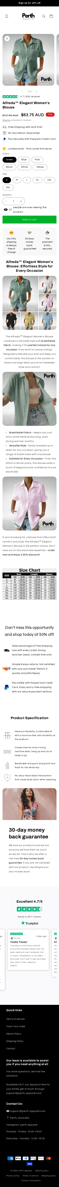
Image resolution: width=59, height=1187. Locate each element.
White (24, 167)
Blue (24, 159)
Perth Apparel (25, 1171)
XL (37, 180)
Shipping (6, 120)
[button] (6, 16)
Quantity (7, 195)
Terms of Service (15, 1019)
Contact (10, 1048)
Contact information (31, 1180)
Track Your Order (15, 1026)
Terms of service (31, 1176)
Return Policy (13, 1034)
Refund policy (42, 1171)
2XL (49, 180)
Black (9, 167)
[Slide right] (36, 91)
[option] (28, 950)
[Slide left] (22, 91)
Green (9, 159)
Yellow (40, 167)
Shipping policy (49, 1176)
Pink (37, 159)
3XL (8, 187)
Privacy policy (13, 1176)
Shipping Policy (14, 1041)
